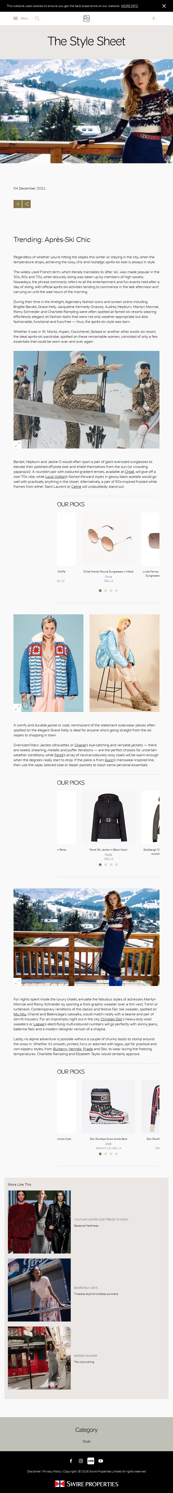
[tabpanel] (108, 547)
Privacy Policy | (53, 1471)
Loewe (39, 1024)
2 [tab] (105, 590)
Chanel (80, 745)
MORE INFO (129, 6)
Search (37, 18)
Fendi (59, 755)
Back (166, 1444)
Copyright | (70, 1471)
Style (87, 1441)
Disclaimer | (35, 1471)
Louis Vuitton (55, 476)
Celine (76, 486)
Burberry (60, 1049)
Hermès (75, 1049)
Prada (88, 1049)
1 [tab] (100, 590)
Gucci (109, 760)
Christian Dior (111, 1019)
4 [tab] (116, 590)
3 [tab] (111, 590)
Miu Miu (20, 1014)
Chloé (129, 471)
